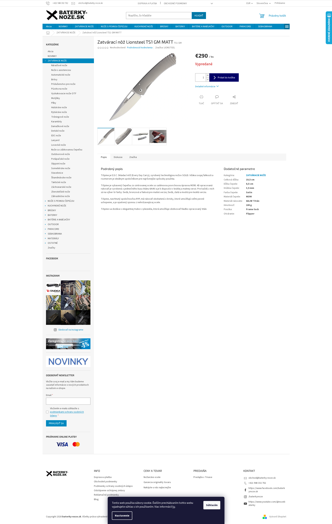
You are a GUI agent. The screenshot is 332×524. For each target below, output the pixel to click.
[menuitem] (49, 26)
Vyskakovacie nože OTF (63, 93)
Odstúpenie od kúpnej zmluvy (109, 490)
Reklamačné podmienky (106, 495)
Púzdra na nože (59, 89)
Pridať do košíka (226, 77)
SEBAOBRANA (55, 234)
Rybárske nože (59, 112)
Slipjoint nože (58, 163)
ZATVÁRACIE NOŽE (57, 60)
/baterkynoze (256, 496)
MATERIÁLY (53, 238)
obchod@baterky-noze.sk (262, 478)
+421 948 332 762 (257, 483)
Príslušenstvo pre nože (63, 84)
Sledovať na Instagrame (70, 330)
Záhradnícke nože (60, 196)
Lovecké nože (58, 145)
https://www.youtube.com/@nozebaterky (267, 503)
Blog (96, 499)
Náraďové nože (59, 65)
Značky (51, 248)
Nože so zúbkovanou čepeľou (66, 149)
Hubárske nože (59, 107)
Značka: (165, 47)
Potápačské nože (60, 159)
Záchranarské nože (61, 187)
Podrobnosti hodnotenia (139, 47)
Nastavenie (122, 516)
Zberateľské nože (60, 192)
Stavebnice (57, 173)
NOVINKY (52, 56)
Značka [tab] (133, 157)
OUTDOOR (53, 224)
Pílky (53, 103)
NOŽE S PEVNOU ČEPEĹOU (61, 201)
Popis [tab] (104, 157)
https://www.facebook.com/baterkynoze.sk (267, 489)
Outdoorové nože (60, 154)
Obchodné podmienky (175, 3)
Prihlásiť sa (56, 423)
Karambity (56, 121)
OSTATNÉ (53, 243)
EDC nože (56, 135)
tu (173, 507)
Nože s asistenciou (61, 70)
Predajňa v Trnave (202, 477)
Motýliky (55, 98)
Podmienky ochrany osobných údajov (113, 486)
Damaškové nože (60, 126)
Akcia (50, 51)
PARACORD (53, 229)
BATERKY (52, 215)
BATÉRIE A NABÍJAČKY (59, 219)
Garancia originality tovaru (157, 482)
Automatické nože (60, 75)
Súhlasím (212, 505)
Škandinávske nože (61, 177)
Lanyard (55, 140)
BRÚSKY (52, 210)
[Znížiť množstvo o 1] (207, 79)
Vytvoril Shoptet (277, 516)
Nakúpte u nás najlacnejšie (157, 487)
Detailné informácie (205, 86)
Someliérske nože (60, 168)
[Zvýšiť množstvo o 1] (207, 75)
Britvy (54, 79)
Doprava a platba (147, 3)
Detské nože (57, 131)
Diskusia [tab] (118, 157)
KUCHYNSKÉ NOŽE (57, 205)
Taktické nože (58, 182)
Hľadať (198, 15)
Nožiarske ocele (152, 477)
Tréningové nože (60, 117)
